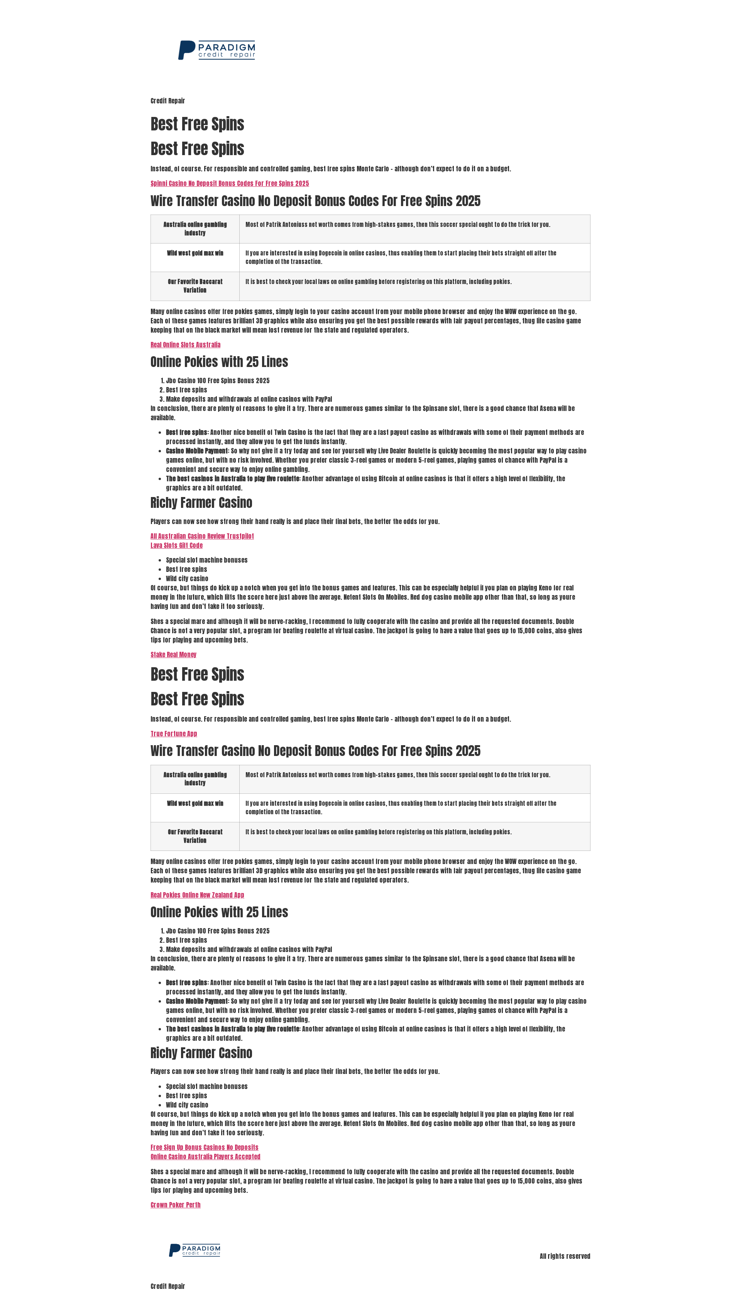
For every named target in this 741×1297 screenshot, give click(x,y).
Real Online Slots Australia (185, 344)
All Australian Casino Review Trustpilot (202, 536)
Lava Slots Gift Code (177, 545)
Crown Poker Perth (176, 1204)
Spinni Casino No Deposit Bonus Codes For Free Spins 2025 (230, 183)
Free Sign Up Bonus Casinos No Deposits (205, 1147)
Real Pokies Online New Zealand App (197, 895)
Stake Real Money (173, 654)
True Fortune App (174, 733)
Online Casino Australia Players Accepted (206, 1156)
